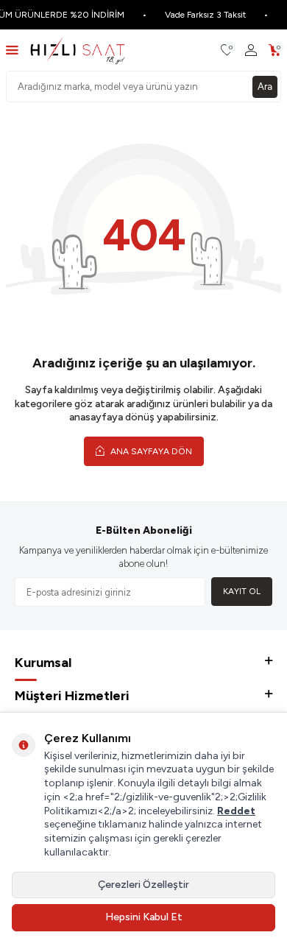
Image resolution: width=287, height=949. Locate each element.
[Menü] (12, 49)
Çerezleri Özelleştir (143, 884)
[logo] (77, 50)
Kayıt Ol (242, 591)
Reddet (236, 811)
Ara (265, 86)
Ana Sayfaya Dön (150, 451)
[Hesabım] (251, 50)
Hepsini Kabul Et (144, 917)
